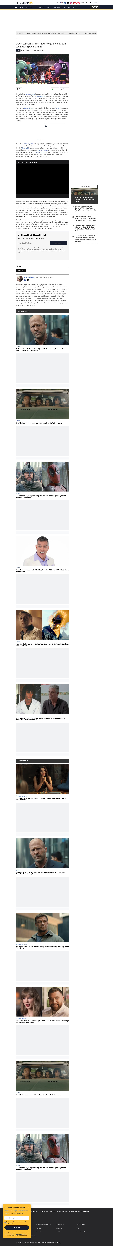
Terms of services (38, 248)
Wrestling (67, 7)
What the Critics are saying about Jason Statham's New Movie (45, 33)
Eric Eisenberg (27, 50)
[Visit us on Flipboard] (76, 3)
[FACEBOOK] (25, 280)
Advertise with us (82, 1232)
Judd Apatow (40, 96)
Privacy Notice (21, 249)
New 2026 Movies (74, 33)
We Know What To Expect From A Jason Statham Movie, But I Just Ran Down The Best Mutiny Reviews (85, 228)
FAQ (78, 1228)
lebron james (21, 270)
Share (20, 89)
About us (59, 1228)
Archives (59, 1232)
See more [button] (40, 140)
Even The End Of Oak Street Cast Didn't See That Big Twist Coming (85, 199)
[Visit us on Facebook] (65, 3)
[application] (42, 179)
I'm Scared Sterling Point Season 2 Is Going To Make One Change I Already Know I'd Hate (85, 218)
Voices (49, 7)
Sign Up (17, 1227)
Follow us (56, 89)
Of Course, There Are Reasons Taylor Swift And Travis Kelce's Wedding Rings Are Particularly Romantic (85, 238)
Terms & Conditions (11, 1235)
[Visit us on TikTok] (79, 3)
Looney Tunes (39, 152)
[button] (96, 3)
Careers (38, 1228)
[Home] (16, 7)
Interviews (57, 7)
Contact (38, 1232)
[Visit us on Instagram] (71, 3)
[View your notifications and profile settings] (90, 2)
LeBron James (30, 94)
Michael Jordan (43, 150)
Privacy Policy (19, 1234)
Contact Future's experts (43, 1224)
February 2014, (26, 148)
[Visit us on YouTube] (74, 3)
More (75, 7)
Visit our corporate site (82, 1211)
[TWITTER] (28, 280)
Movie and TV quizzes (91, 33)
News (21, 7)
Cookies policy (81, 1224)
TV (36, 7)
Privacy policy (60, 1224)
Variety (57, 108)
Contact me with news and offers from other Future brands (16, 1222)
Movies (41, 7)
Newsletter (65, 89)
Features (29, 7)
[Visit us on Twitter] (68, 3)
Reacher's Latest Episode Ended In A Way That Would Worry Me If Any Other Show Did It (85, 209)
